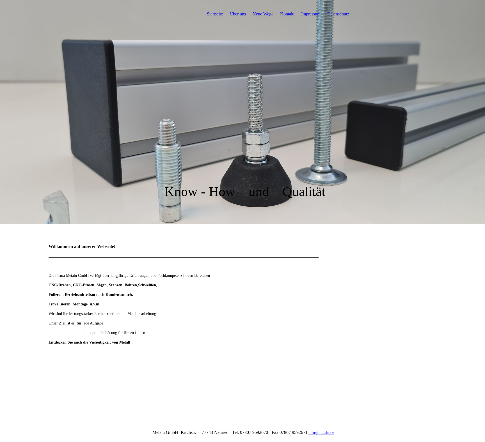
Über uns (238, 13)
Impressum (311, 13)
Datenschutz (338, 13)
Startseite (215, 13)
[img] (84, 14)
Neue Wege (263, 13)
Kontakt (287, 13)
